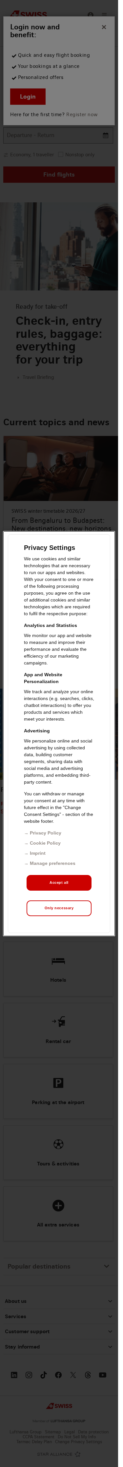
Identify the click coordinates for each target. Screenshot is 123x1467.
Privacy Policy (45, 832)
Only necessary (59, 908)
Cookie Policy (45, 843)
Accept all (59, 882)
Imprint (38, 853)
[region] (59, 733)
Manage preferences (52, 863)
